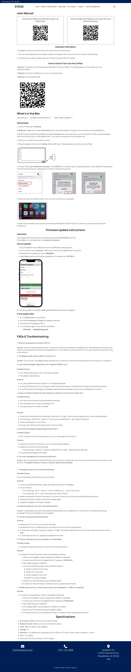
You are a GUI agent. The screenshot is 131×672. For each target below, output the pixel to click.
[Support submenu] (84, 6)
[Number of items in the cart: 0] (114, 7)
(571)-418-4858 (15, 1)
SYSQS (19, 6)
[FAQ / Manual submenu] (76, 6)
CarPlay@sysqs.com (6, 1)
